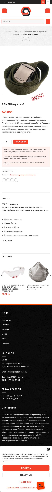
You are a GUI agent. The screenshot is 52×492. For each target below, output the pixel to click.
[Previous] (2, 280)
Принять (26, 468)
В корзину (21, 142)
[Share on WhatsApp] (4, 180)
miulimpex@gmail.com (17, 372)
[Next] (49, 280)
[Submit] (41, 21)
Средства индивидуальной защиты (23, 175)
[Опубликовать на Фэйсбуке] (8, 180)
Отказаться (26, 475)
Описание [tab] (5, 199)
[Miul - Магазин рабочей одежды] (26, 11)
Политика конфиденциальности (32, 487)
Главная (8, 32)
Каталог (17, 32)
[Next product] (23, 39)
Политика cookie (13, 487)
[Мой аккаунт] (47, 10)
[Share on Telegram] (16, 180)
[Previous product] (28, 39)
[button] (48, 449)
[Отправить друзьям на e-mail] (12, 180)
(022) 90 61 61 (17, 377)
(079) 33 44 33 (13, 380)
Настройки (26, 482)
